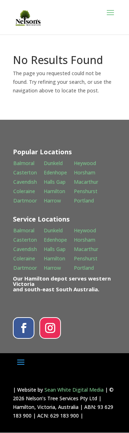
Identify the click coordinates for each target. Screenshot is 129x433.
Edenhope (55, 172)
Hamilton (54, 191)
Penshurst (85, 191)
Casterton (25, 172)
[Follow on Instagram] (50, 328)
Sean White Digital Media (74, 389)
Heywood (85, 163)
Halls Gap (55, 181)
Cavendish (25, 181)
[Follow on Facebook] (23, 328)
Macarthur (86, 181)
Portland (84, 200)
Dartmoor (25, 200)
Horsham (84, 172)
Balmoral (23, 163)
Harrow (52, 200)
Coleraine (24, 191)
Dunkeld (53, 163)
